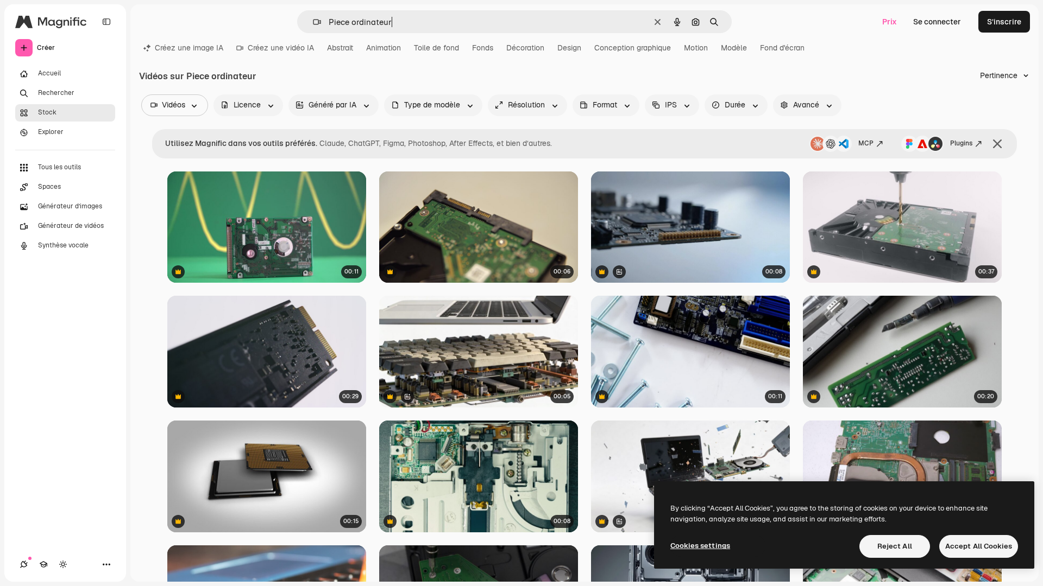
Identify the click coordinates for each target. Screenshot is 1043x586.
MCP (866, 143)
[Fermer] (997, 143)
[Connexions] (24, 564)
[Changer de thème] (63, 564)
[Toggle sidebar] (106, 21)
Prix (889, 22)
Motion (696, 48)
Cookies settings (700, 545)
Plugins (961, 143)
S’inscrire (1004, 22)
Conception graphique (632, 48)
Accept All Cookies (978, 546)
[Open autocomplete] (313, 22)
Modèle (734, 48)
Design (569, 48)
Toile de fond (436, 48)
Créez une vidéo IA (281, 48)
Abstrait (340, 48)
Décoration (525, 48)
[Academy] (43, 564)
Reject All (894, 546)
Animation (383, 48)
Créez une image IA (189, 48)
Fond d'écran (782, 48)
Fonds (482, 48)
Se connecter (937, 22)
